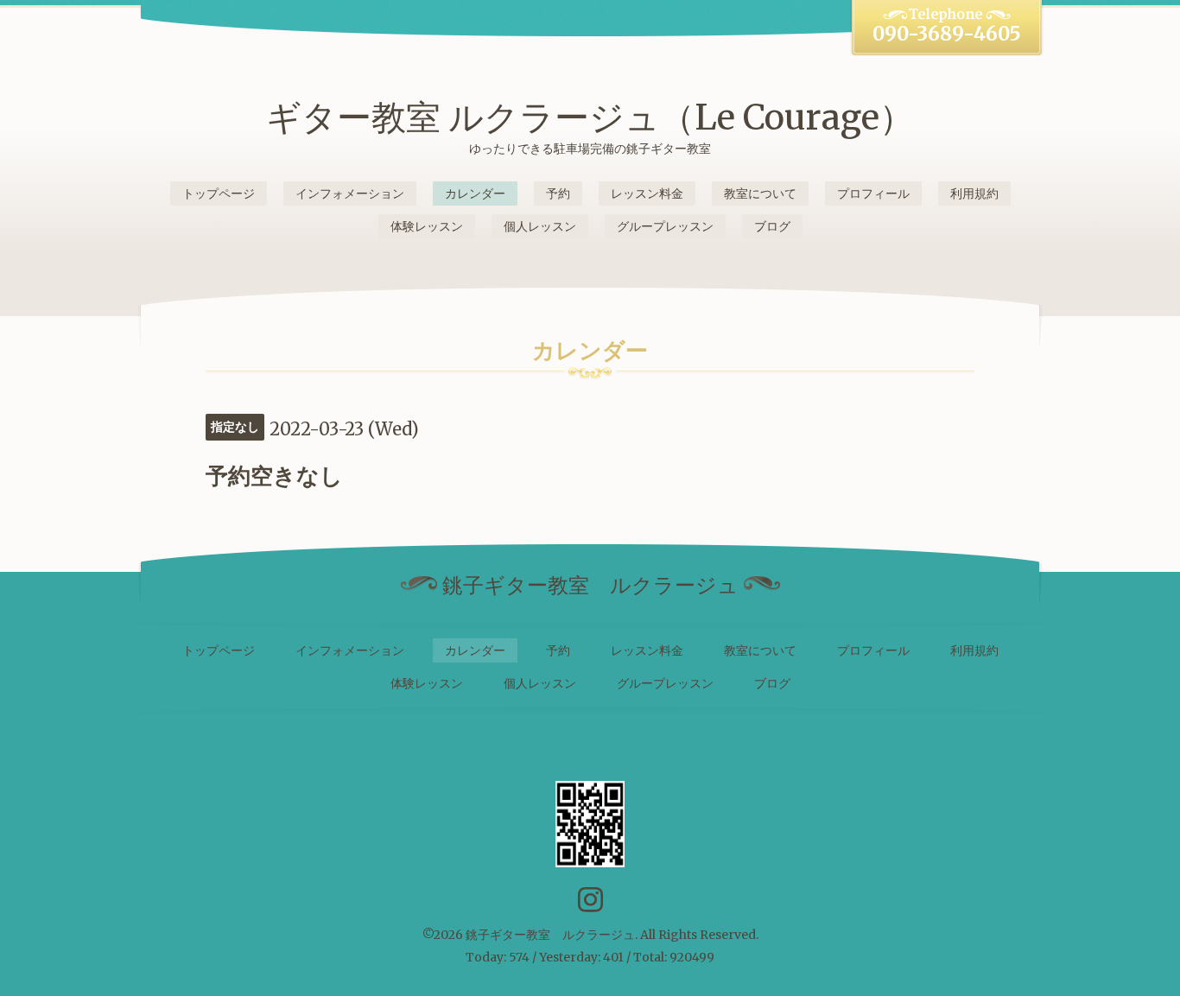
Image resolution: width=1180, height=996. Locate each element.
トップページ (218, 193)
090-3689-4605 (946, 34)
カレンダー (475, 193)
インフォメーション (349, 193)
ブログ (772, 226)
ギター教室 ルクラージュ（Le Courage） (590, 117)
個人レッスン (540, 226)
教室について (760, 193)
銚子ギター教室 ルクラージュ (550, 934)
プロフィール (873, 193)
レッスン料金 (647, 193)
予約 (558, 193)
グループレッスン (665, 226)
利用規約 (974, 193)
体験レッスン (426, 226)
